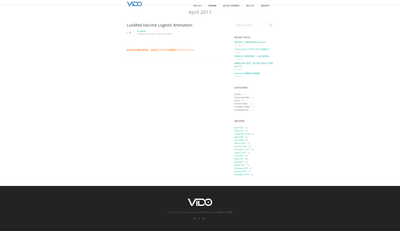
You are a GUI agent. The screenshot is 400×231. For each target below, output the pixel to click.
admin (142, 31)
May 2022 (238, 130)
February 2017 (241, 168)
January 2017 (240, 171)
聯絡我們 (265, 5)
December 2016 (241, 174)
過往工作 (250, 5)
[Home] (134, 4)
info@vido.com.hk (185, 49)
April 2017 (238, 161)
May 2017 (238, 158)
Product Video (166, 34)
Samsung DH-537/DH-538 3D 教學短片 (252, 49)
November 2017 (241, 149)
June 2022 (238, 127)
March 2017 (239, 165)
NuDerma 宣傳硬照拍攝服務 (247, 73)
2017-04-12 (152, 34)
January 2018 (240, 146)
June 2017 (238, 155)
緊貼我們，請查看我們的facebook (250, 42)
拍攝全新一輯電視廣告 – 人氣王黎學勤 (251, 56)
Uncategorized (241, 109)
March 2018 (239, 143)
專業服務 (212, 5)
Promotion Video (242, 106)
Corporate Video (242, 97)
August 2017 (240, 152)
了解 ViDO (197, 5)
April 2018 (238, 140)
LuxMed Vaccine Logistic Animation (159, 25)
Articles (237, 94)
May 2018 (238, 137)
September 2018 (242, 133)
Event (237, 100)
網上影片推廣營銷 (231, 5)
